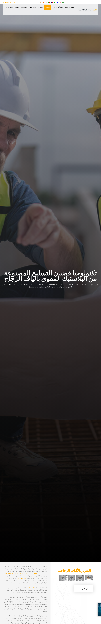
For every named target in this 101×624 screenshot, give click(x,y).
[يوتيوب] (6, 2)
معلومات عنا (24, 7)
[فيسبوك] (12, 2)
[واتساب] (14, 2)
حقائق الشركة (9, 7)
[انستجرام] (10, 2)
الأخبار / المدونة (70, 12)
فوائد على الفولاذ (21, 578)
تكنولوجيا (48, 7)
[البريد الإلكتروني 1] (8, 2)
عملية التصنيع (30, 587)
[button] (53, 7)
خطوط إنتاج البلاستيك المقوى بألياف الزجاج (64, 7)
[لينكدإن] (3, 2)
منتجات (41, 7)
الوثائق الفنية (33, 7)
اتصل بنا (17, 7)
